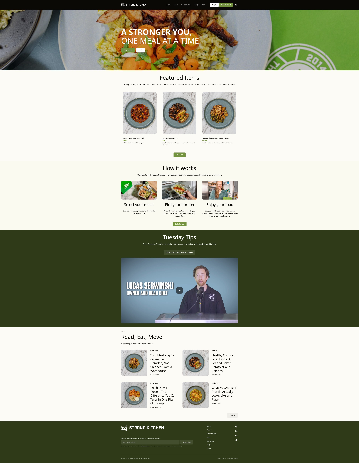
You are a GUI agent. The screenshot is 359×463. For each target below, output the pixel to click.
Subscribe (187, 442)
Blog (203, 5)
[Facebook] (236, 426)
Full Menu (179, 155)
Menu (168, 5)
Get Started (226, 5)
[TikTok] (236, 440)
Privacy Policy (145, 446)
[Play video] (179, 290)
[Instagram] (236, 431)
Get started (179, 224)
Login (214, 5)
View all (232, 415)
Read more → (155, 375)
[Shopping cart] (236, 5)
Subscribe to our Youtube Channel (179, 252)
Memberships (186, 5)
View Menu (127, 50)
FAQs (196, 5)
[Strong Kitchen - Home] (133, 5)
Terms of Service (232, 458)
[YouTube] (236, 435)
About (175, 5)
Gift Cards (210, 441)
